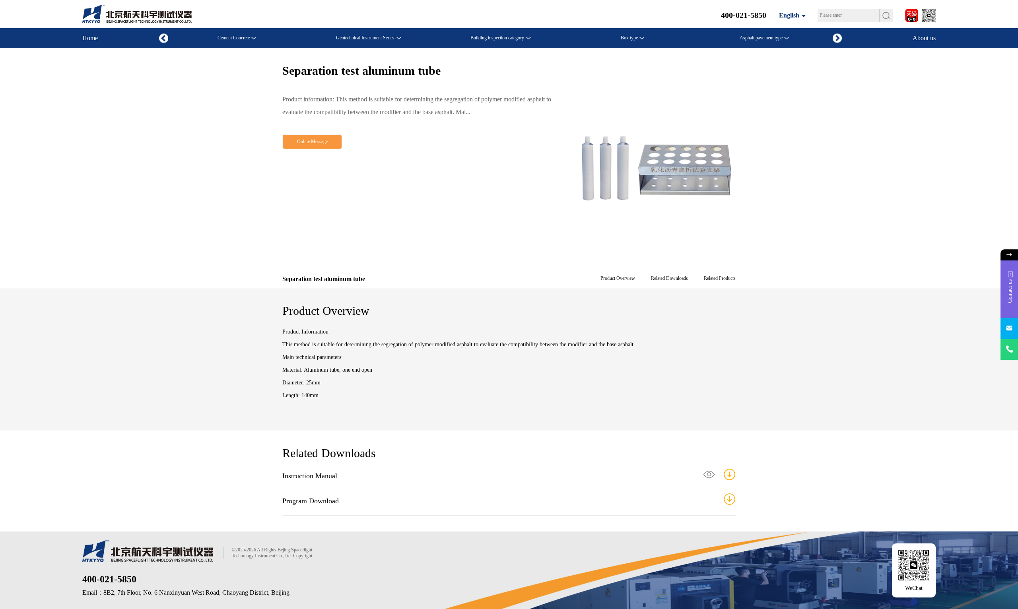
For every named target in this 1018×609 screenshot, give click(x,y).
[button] (837, 38)
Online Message (312, 141)
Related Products (720, 278)
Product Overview (617, 278)
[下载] (729, 474)
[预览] (709, 474)
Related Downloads (669, 278)
